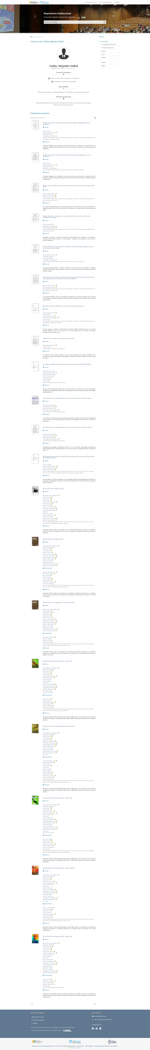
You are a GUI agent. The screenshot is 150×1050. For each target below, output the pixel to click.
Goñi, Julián (46, 682)
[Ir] (104, 22)
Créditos (117, 2)
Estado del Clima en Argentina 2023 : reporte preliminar (59, 868)
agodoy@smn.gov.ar (70, 68)
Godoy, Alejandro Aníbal (49, 132)
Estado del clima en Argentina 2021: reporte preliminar (59, 602)
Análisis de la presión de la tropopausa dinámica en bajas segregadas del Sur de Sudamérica (66, 123)
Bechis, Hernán (46, 131)
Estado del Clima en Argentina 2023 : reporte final (57, 798)
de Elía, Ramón (46, 497)
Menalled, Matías (47, 681)
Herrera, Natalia (47, 578)
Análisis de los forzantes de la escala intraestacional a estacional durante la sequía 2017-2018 (69, 186)
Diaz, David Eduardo (48, 959)
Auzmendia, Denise (47, 377)
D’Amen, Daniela (47, 814)
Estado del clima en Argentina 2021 (53, 539)
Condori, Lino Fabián (48, 517)
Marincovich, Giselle (48, 513)
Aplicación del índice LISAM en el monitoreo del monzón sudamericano (63, 306)
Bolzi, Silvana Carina (48, 573)
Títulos (103, 54)
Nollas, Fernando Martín (49, 520)
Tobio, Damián (46, 849)
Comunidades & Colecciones (108, 44)
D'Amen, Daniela (47, 679)
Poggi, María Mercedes (48, 547)
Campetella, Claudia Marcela (50, 136)
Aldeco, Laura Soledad (48, 195)
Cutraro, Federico (47, 347)
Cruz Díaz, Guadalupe (48, 583)
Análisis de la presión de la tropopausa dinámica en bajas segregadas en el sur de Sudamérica (67, 155)
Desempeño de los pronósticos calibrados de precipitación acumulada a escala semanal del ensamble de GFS (68, 457)
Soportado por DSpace (76, 1047)
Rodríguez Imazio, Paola (49, 371)
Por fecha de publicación (107, 47)
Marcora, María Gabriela (49, 285)
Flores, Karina (46, 500)
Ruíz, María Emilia (47, 691)
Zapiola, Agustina (47, 379)
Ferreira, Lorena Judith (48, 197)
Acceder (103, 62)
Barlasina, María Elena (48, 515)
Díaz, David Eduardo (48, 818)
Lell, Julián (45, 754)
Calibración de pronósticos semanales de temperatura (58, 338)
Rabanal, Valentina (47, 705)
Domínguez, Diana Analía (49, 508)
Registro (103, 65)
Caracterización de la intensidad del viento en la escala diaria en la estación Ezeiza (67, 398)
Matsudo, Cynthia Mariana (49, 466)
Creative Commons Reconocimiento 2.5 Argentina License (47, 1030)
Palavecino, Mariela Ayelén (49, 405)
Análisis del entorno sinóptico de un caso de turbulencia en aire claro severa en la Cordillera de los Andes (67, 216)
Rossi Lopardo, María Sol (49, 502)
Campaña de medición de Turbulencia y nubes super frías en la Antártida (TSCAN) (67, 364)
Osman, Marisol (47, 314)
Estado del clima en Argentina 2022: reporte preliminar (59, 726)
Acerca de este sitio (91, 2)
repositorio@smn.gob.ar (100, 1016)
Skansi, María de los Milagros (50, 317)
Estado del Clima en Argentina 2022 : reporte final (57, 661)
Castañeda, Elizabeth (48, 256)
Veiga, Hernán (46, 505)
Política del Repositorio (106, 2)
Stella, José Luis (47, 503)
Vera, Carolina (46, 319)
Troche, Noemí (46, 381)
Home (33, 37)
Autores (103, 51)
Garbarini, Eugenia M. (48, 954)
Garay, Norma (46, 498)
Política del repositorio (38, 1020)
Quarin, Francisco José (48, 376)
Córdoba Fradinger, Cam (49, 572)
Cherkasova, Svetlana (48, 582)
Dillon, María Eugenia (48, 408)
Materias (103, 57)
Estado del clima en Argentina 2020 (53, 488)
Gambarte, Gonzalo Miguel (49, 374)
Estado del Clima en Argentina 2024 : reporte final (57, 936)
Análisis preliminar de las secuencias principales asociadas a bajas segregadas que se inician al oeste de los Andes (68, 247)
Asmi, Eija (45, 512)
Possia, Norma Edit (47, 134)
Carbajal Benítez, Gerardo (49, 518)
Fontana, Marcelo (47, 577)
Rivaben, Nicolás (47, 224)
